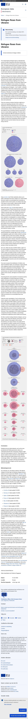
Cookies (3, 628)
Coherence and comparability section (9, 556)
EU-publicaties (4, 668)
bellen (12, 688)
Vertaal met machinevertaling (12, 37)
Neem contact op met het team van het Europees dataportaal (12, 608)
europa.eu (11, 678)
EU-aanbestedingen (5, 662)
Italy (5, 500)
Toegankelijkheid (5, 630)
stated (2, 93)
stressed (23, 107)
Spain (5, 495)
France (5, 498)
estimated (20, 473)
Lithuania (10, 478)
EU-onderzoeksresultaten (7, 664)
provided (6, 197)
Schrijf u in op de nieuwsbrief (7, 610)
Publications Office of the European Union (11, 599)
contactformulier (13, 689)
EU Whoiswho (4, 666)
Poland (17, 478)
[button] (25, 4)
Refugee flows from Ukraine (12, 563)
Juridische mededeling (6, 626)
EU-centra (16, 691)
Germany (6, 492)
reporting (23, 232)
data (10, 207)
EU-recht (3, 660)
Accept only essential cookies (18, 715)
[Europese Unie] (11, 4)
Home (2, 15)
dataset (23, 553)
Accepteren (23, 710)
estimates (3, 85)
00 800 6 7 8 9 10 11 (11, 686)
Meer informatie (7, 704)
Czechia (5, 490)
